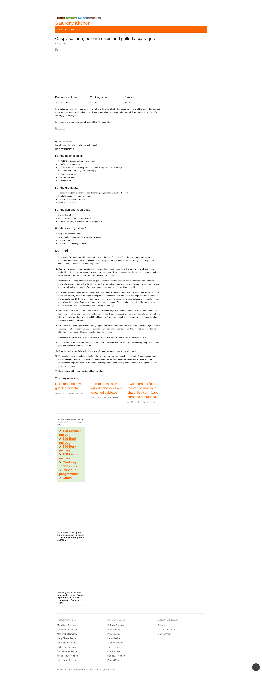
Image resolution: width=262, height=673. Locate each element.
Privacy (161, 625)
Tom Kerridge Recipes (68, 651)
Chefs (67, 478)
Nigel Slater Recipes (67, 643)
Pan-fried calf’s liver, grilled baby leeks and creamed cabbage (106, 388)
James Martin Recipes (68, 629)
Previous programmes (69, 472)
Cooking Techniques (68, 464)
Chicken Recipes (115, 625)
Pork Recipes (113, 634)
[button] (85, 29)
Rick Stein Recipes (66, 647)
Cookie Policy (164, 634)
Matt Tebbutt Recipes (67, 634)
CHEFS (60, 29)
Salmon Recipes (115, 643)
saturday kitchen (76, 393)
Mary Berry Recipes (66, 625)
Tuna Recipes (114, 647)
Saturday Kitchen (72, 23)
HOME (61, 18)
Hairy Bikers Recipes (67, 638)
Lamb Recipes (114, 638)
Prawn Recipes (114, 660)
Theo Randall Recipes (68, 660)
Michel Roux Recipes (67, 656)
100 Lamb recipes (68, 456)
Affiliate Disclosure (167, 629)
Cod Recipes (113, 651)
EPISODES (74, 29)
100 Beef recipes (67, 440)
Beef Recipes (113, 629)
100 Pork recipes (67, 448)
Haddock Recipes (116, 656)
